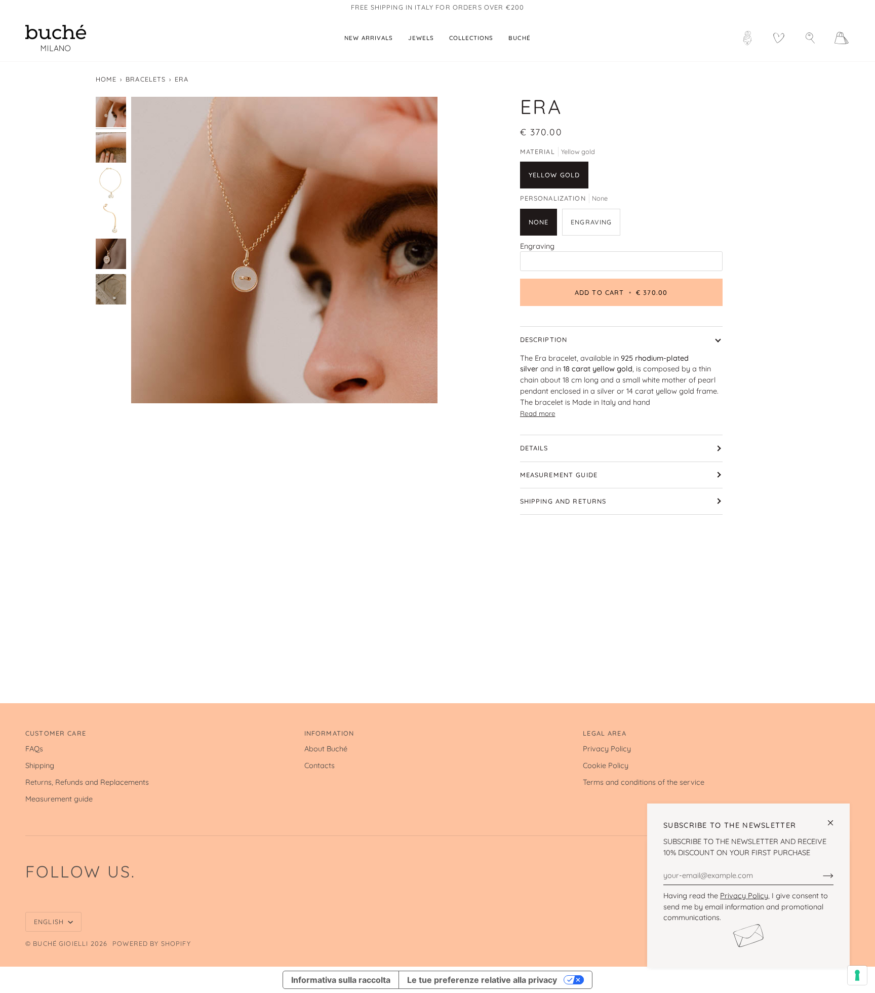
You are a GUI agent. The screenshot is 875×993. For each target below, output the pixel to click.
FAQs (34, 748)
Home (106, 79)
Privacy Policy (744, 895)
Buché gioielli (60, 943)
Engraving (537, 246)
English (50, 922)
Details (534, 448)
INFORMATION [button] (329, 733)
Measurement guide (559, 475)
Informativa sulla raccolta (340, 980)
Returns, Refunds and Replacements (87, 782)
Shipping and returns (563, 501)
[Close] (835, 818)
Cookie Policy (605, 765)
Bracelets (146, 79)
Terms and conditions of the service (643, 782)
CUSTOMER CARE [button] (55, 733)
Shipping (39, 765)
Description (544, 339)
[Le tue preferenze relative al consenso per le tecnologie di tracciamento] (857, 975)
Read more (537, 413)
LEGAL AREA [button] (604, 733)
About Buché (325, 748)
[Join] (820, 875)
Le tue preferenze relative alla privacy (482, 980)
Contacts (319, 765)
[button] (421, 38)
